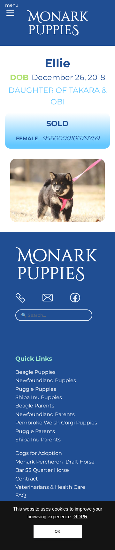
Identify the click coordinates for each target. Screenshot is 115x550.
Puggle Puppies (35, 389)
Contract (26, 479)
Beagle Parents (34, 406)
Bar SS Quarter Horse (42, 470)
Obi (57, 101)
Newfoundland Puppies (45, 380)
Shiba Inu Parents (38, 440)
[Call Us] (20, 301)
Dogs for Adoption (38, 453)
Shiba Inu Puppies (38, 397)
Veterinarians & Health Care (50, 487)
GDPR (80, 516)
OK (57, 531)
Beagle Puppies (35, 372)
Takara (84, 90)
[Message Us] (47, 301)
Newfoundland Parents (45, 414)
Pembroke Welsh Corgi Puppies (56, 423)
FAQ (20, 495)
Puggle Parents (35, 431)
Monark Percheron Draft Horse (55, 462)
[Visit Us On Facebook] (75, 301)
